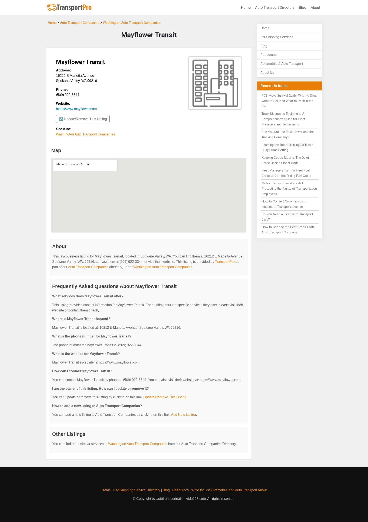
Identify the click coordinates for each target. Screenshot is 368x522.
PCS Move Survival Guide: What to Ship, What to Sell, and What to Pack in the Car (289, 101)
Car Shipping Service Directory (136, 490)
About (315, 7)
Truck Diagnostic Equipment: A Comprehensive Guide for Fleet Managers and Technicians (283, 119)
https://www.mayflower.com (76, 109)
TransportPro (225, 261)
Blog (302, 7)
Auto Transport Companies (79, 23)
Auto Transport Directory (275, 7)
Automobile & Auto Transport (281, 64)
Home (246, 7)
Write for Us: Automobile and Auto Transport (224, 490)
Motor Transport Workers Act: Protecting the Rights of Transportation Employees (289, 188)
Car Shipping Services (276, 37)
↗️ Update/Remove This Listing (83, 119)
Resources (268, 55)
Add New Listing (183, 414)
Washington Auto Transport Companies (132, 23)
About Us (267, 73)
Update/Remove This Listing (164, 397)
